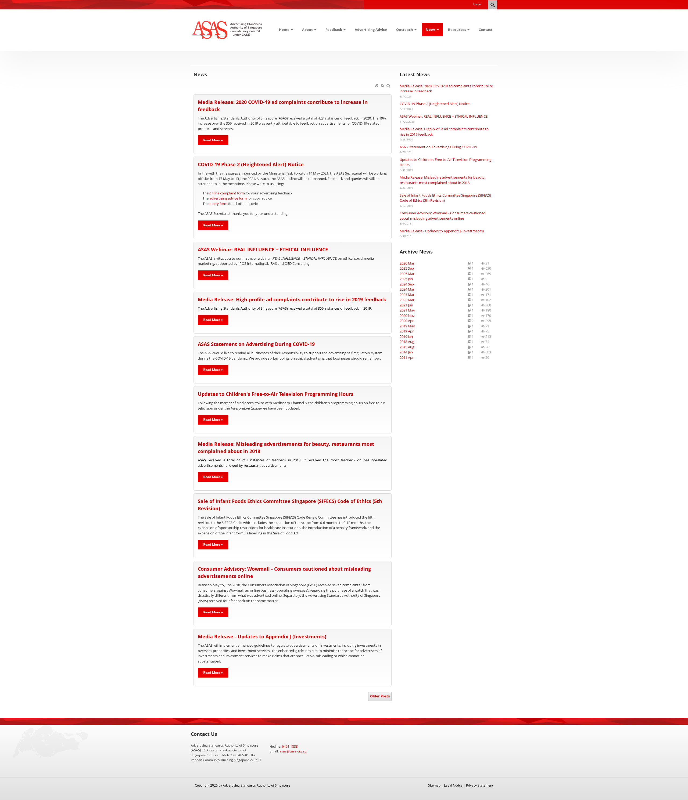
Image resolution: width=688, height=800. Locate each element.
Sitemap (434, 785)
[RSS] (383, 86)
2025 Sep (407, 268)
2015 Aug (407, 347)
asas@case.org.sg (293, 751)
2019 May (407, 326)
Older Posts (380, 696)
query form (218, 203)
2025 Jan (406, 278)
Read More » (213, 140)
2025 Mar (407, 273)
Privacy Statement (479, 785)
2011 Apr (407, 357)
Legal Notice (453, 785)
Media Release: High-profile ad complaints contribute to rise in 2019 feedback (292, 299)
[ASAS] (228, 29)
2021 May (407, 310)
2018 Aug (407, 341)
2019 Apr (407, 331)
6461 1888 (290, 746)
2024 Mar (407, 289)
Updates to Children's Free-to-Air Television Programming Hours (275, 394)
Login (477, 4)
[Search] (389, 86)
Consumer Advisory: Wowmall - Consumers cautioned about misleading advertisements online (442, 216)
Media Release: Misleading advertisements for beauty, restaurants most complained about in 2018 (442, 180)
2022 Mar (407, 299)
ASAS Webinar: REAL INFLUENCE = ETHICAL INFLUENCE (263, 249)
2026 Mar (407, 263)
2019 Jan (406, 336)
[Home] (377, 86)
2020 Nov (407, 315)
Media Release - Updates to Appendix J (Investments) (262, 636)
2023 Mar (407, 294)
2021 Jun (406, 305)
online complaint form (227, 193)
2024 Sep (407, 284)
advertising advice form (228, 198)
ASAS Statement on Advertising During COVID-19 (256, 344)
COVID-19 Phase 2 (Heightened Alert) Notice (251, 164)
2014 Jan (406, 352)
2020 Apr (407, 320)
